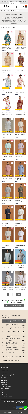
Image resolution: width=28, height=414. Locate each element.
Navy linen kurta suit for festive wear (13, 350)
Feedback (4, 382)
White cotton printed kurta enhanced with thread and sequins (7, 91)
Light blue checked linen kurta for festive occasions (20, 179)
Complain (4, 380)
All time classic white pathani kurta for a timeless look (12, 343)
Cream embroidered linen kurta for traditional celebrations (7, 244)
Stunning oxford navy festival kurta (12, 325)
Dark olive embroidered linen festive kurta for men (20, 200)
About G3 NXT (5, 370)
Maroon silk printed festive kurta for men (20, 113)
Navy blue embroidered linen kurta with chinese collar (7, 222)
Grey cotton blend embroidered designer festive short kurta (20, 266)
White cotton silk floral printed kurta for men (7, 113)
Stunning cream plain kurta (14, 328)
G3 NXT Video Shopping (8, 374)
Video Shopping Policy (7, 376)
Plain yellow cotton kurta (13, 353)
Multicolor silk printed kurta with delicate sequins (20, 47)
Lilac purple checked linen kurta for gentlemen (20, 157)
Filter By (20, 412)
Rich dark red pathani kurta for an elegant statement (12, 347)
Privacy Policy (5, 394)
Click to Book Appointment (14, 305)
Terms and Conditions (7, 396)
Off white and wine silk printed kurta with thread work (20, 91)
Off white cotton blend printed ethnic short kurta (20, 288)
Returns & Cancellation (8, 392)
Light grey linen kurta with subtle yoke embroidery (7, 266)
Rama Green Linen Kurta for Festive (13, 339)
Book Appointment (14, 3)
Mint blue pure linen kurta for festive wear (13, 357)
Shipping (4, 391)
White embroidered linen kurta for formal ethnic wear (20, 244)
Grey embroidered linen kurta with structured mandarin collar (7, 200)
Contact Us (5, 372)
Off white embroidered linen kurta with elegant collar (20, 222)
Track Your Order (6, 386)
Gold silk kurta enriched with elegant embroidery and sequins (7, 69)
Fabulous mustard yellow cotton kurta (13, 335)
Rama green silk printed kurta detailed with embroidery (7, 47)
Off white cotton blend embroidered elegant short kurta (7, 288)
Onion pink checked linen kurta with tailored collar (7, 179)
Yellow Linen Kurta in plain (13, 331)
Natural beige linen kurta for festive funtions (6, 135)
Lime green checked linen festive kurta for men (7, 157)
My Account (5, 384)
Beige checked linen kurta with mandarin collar (20, 135)
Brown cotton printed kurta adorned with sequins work (20, 69)
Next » (18, 294)
